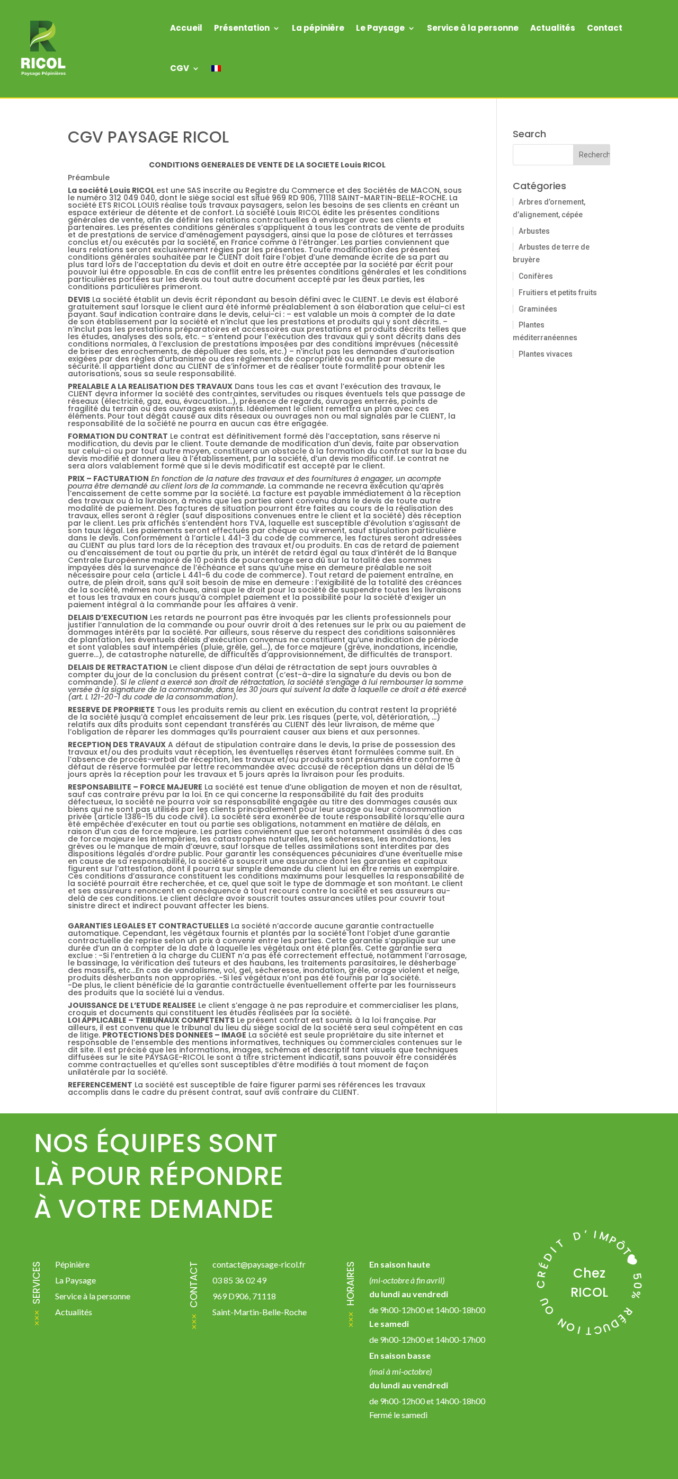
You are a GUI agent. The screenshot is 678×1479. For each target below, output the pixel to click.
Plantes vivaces (546, 354)
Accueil (186, 27)
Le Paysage (380, 27)
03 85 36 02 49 (239, 1280)
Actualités (552, 27)
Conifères (536, 276)
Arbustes (534, 231)
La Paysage (75, 1280)
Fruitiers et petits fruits (558, 292)
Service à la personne (473, 27)
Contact (604, 27)
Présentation (242, 27)
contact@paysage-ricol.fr (259, 1264)
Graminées (538, 309)
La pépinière (318, 27)
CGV (179, 68)
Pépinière (72, 1264)
